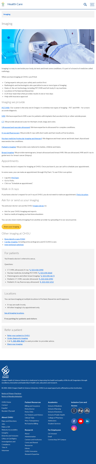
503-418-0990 (37, 270)
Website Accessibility (10, 430)
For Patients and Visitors (34, 415)
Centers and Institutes (33, 440)
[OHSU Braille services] (74, 413)
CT (3, 121)
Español (4, 408)
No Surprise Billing (31, 424)
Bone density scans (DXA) (14, 239)
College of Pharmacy (55, 418)
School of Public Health (56, 415)
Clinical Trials (29, 418)
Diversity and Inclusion (10, 436)
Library (27, 448)
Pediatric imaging (9, 147)
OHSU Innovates (31, 451)
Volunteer (5, 450)
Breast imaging (8, 152)
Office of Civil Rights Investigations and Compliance (9, 441)
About (27, 434)
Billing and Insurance (32, 406)
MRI (3, 116)
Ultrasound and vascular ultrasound (16, 127)
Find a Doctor (30, 409)
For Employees (54, 430)
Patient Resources (33, 402)
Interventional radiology (14, 244)
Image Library (38, 206)
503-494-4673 (48, 276)
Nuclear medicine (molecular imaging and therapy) (22, 138)
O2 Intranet (52, 434)
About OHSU (7, 417)
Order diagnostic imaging (17, 338)
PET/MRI (5, 107)
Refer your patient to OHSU (18, 335)
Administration (30, 436)
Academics (52, 402)
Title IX (4, 447)
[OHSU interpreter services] (87, 413)
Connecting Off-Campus (57, 440)
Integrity (5, 433)
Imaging (7, 14)
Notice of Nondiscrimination (12, 396)
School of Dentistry (55, 412)
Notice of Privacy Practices (11, 393)
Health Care (15, 4)
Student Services (54, 424)
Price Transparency (32, 421)
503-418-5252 (48, 282)
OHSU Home (6, 402)
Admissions (52, 421)
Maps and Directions (9, 421)
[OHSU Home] (4, 4)
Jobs (3, 424)
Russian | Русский (8, 411)
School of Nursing (54, 409)
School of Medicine (55, 406)
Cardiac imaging (11, 242)
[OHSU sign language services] (81, 413)
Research (29, 430)
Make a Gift (6, 427)
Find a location (82, 194)
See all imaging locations (14, 313)
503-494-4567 (19, 341)
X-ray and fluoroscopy (10, 133)
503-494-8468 (46, 273)
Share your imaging (11, 226)
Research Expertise (32, 454)
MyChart (15, 178)
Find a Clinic (29, 412)
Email (50, 436)
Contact (5, 405)
